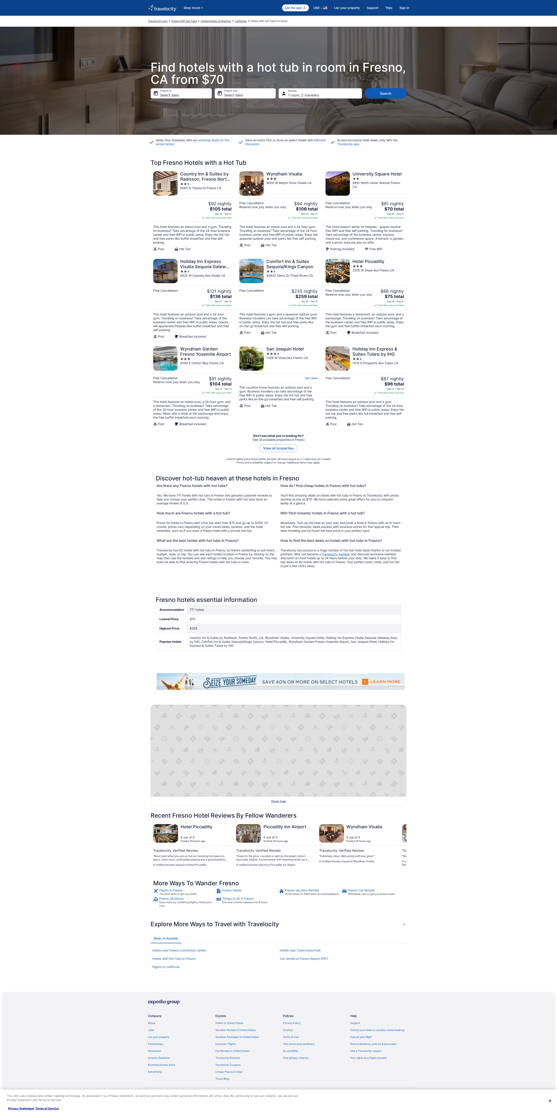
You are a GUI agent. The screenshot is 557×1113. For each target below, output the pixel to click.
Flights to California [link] (166, 967)
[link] (184, 892)
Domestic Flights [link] (225, 1044)
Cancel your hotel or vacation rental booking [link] (377, 1030)
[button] (278, 924)
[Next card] (401, 845)
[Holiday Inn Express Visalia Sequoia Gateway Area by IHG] (192, 298)
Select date (169, 95)
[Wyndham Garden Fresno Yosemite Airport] (192, 386)
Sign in (404, 8)
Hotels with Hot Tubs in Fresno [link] (173, 958)
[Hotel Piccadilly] (364, 298)
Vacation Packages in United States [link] (237, 1037)
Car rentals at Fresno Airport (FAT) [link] (304, 958)
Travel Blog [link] (222, 1078)
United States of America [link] (216, 21)
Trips (389, 8)
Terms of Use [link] (291, 1037)
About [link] (151, 1023)
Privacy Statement (21, 1108)
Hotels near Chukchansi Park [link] (300, 950)
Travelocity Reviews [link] (227, 1057)
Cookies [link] (288, 1030)
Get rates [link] (311, 378)
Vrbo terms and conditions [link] (298, 1044)
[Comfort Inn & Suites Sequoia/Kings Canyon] (278, 298)
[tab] (166, 938)
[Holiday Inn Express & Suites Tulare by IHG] (364, 386)
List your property (347, 8)
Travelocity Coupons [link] (228, 1064)
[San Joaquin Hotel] (278, 386)
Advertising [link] (155, 1071)
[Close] (550, 1101)
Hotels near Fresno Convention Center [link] (179, 950)
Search (385, 93)
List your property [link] (158, 1037)
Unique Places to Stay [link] (228, 1071)
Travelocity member (336, 554)
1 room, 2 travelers (303, 95)
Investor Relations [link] (159, 1057)
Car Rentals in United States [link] (232, 1050)
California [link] (241, 21)
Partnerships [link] (155, 1044)
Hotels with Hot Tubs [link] (184, 21)
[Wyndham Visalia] (278, 211)
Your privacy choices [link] (295, 1057)
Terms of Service (47, 1108)
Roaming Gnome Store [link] (161, 1064)
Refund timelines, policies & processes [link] (373, 1044)
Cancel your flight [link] (361, 1037)
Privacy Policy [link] (291, 1023)
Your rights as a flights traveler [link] (368, 1057)
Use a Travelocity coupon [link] (365, 1050)
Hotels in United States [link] (229, 1023)
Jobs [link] (151, 1030)
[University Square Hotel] (364, 211)
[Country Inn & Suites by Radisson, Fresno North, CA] (192, 211)
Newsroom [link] (154, 1050)
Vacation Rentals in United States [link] (235, 1030)
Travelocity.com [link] (158, 21)
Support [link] (355, 1023)
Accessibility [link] (290, 1050)
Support (372, 8)
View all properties (278, 448)
